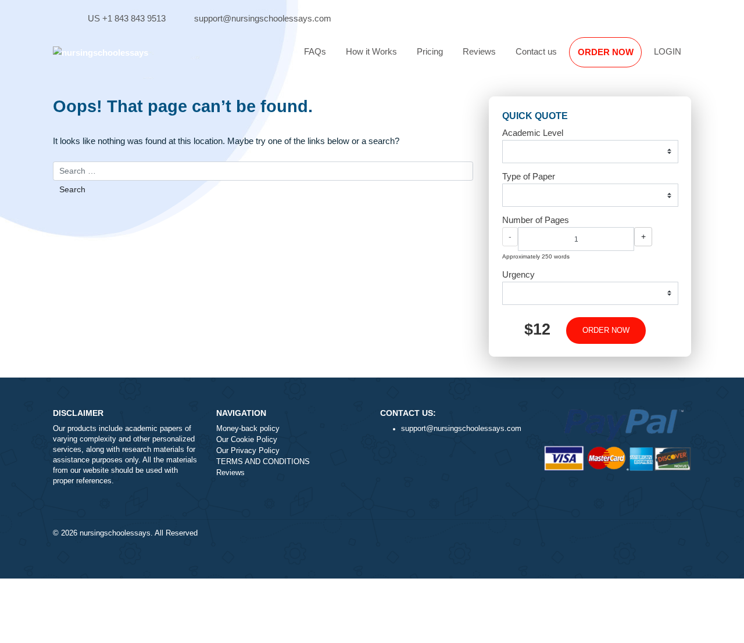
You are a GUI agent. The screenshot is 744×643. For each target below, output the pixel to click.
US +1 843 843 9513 (127, 18)
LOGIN (667, 51)
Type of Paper (528, 176)
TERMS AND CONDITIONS (263, 462)
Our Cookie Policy (246, 440)
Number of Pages (535, 220)
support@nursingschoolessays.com (262, 18)
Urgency (518, 274)
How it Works (371, 51)
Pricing (430, 51)
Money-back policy (248, 429)
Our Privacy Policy (248, 451)
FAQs (315, 51)
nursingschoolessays (115, 533)
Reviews (479, 51)
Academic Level (532, 133)
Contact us (536, 51)
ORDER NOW (606, 52)
